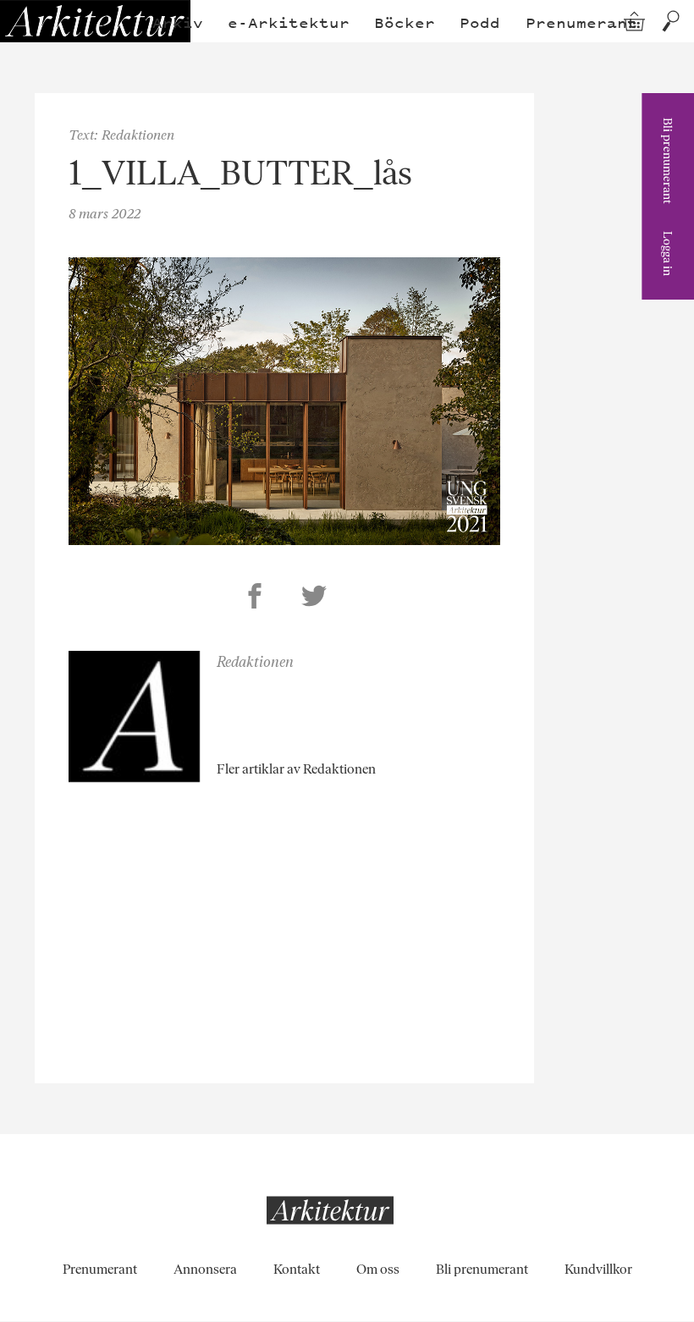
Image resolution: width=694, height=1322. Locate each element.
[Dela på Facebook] (254, 598)
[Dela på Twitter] (314, 598)
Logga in (667, 253)
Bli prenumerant (667, 161)
